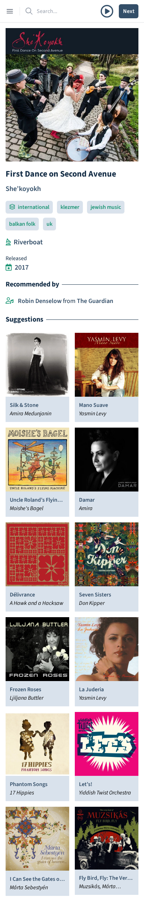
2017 (22, 267)
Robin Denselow (40, 301)
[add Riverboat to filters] (8, 242)
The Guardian (95, 301)
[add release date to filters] (9, 267)
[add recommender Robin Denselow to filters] (10, 301)
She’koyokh (23, 189)
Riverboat (28, 242)
